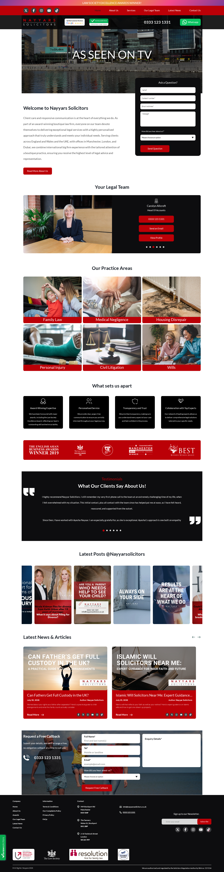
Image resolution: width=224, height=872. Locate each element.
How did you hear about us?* (153, 131)
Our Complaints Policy (52, 811)
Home (98, 10)
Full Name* (89, 736)
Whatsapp (193, 22)
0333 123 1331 (157, 22)
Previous (193, 637)
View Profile (156, 237)
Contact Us (195, 10)
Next (199, 637)
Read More (33, 714)
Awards (16, 815)
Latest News (174, 10)
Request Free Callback (96, 787)
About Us (113, 10)
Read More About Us (37, 171)
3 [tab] (153, 247)
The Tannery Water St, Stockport (89, 823)
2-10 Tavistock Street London (89, 836)
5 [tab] (160, 247)
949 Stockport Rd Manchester (88, 809)
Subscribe (204, 821)
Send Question (155, 148)
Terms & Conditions (51, 806)
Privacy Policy (48, 815)
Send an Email (156, 228)
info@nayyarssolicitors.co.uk (134, 807)
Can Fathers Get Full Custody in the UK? (58, 695)
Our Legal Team (152, 10)
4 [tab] (157, 247)
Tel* (86, 748)
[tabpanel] (112, 224)
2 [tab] (150, 247)
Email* (87, 759)
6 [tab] (163, 247)
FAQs (45, 819)
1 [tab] (147, 247)
